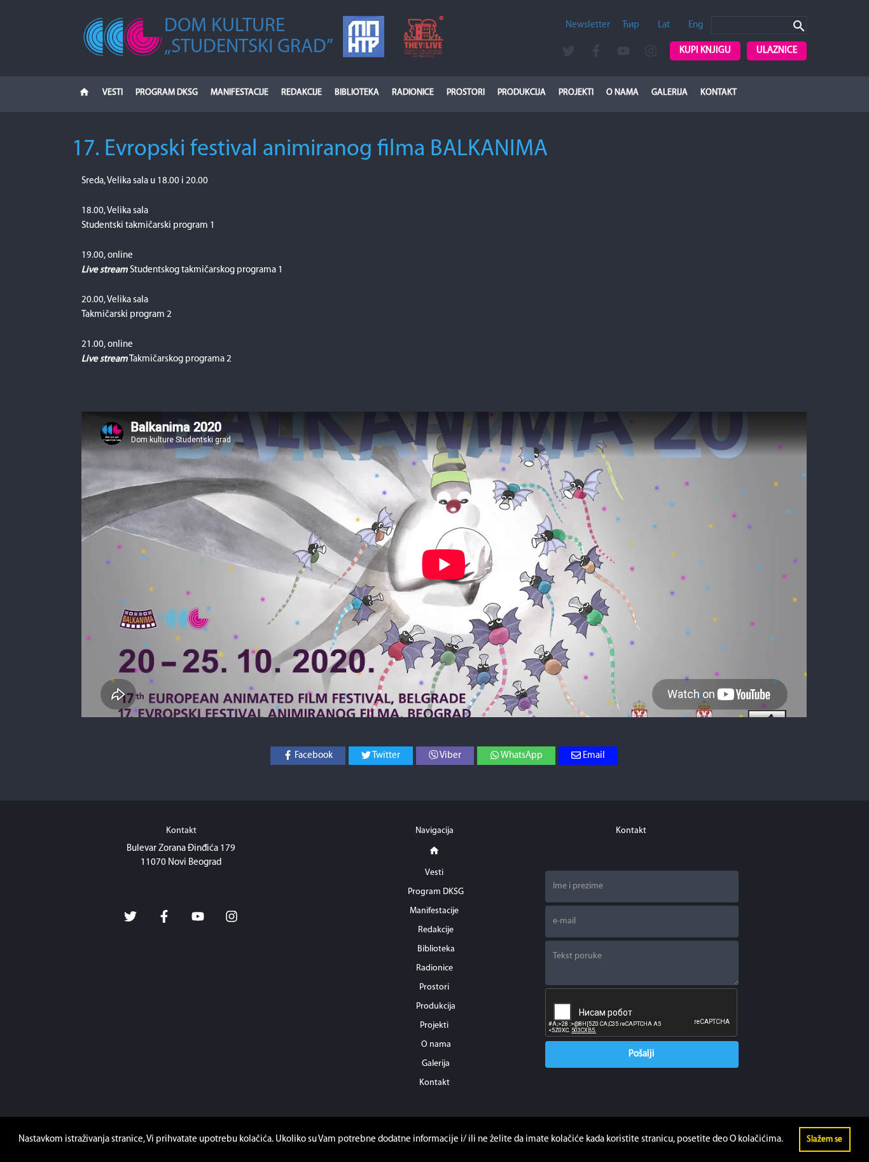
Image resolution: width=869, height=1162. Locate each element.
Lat (664, 25)
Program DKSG (167, 92)
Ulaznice (776, 50)
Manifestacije (239, 92)
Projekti (576, 92)
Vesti (112, 92)
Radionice (413, 92)
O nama (622, 92)
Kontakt (718, 92)
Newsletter (588, 25)
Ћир (630, 25)
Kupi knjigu (705, 50)
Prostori (466, 92)
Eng (695, 25)
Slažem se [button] (824, 1139)
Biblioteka (357, 92)
